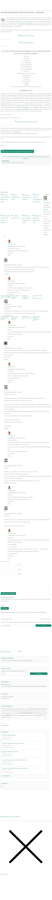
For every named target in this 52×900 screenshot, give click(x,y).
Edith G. (6, 262)
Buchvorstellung (14, 708)
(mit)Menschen (38, 889)
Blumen (5, 708)
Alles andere (42, 886)
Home (4, 878)
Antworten (45, 209)
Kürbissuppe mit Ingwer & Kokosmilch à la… (27, 318)
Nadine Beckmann (8, 14)
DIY (22, 709)
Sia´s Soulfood (7, 304)
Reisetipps (3, 715)
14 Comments (37, 14)
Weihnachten (3, 717)
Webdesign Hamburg (29, 622)
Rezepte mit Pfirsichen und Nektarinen (10, 751)
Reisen (45, 713)
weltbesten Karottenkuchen (26, 23)
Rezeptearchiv (14, 715)
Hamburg (23, 710)
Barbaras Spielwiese (8, 739)
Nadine (8, 878)
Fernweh (38, 709)
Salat (18, 715)
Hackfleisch (19, 710)
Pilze (43, 713)
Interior (34, 710)
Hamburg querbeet (17, 891)
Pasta (40, 713)
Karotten (40, 710)
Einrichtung (32, 709)
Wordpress (38, 622)
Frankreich (3, 710)
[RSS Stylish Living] (15, 696)
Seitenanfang (48, 622)
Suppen (29, 885)
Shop (12, 894)
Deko (19, 708)
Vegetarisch (38, 715)
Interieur (31, 710)
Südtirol (26, 715)
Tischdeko (30, 715)
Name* (19, 564)
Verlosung (43, 715)
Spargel (20, 715)
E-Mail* (19, 569)
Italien (37, 710)
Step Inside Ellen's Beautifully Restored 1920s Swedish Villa (15, 768)
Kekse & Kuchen (25, 14)
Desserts (11, 885)
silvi (5, 463)
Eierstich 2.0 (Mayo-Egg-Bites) (8, 735)
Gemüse (9, 710)
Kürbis (33, 713)
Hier (2, 696)
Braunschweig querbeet (27, 891)
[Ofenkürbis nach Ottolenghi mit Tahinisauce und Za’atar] (37, 265)
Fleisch (45, 708)
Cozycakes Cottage (41, 19)
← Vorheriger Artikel (6, 619)
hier (30, 73)
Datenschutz (22, 622)
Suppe (23, 715)
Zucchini (8, 717)
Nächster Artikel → (46, 619)
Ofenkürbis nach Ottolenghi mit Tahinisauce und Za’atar (36, 318)
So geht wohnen (25, 30)
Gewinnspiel (14, 710)
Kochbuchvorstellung (13, 713)
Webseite (19, 574)
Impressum (16, 622)
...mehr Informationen (41, 686)
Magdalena (6, 390)
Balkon (2, 708)
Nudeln (37, 713)
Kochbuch (6, 713)
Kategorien (5, 881)
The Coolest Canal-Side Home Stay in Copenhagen (13, 743)
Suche (43, 625)
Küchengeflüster (31, 14)
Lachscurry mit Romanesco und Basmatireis (14, 318)
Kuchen (18, 713)
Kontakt (42, 622)
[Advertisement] (26, 179)
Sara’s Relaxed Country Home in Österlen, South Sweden (14, 760)
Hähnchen (27, 710)
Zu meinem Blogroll (5, 775)
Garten (7, 710)
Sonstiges (37, 892)
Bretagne (9, 708)
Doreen (5, 346)
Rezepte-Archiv (7, 894)
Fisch (42, 709)
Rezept (8, 715)
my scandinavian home (8, 747)
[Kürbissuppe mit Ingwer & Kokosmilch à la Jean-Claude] (27, 265)
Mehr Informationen (42, 612)
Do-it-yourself (26, 709)
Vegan (34, 715)
